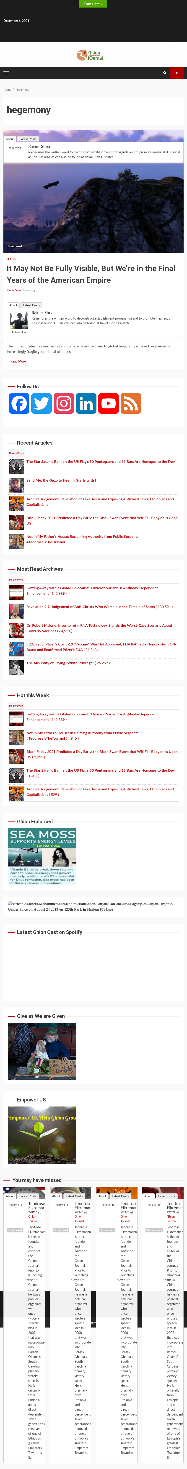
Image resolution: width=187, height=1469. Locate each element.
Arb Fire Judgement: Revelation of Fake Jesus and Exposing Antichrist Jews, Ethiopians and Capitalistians (117, 1212)
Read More (18, 361)
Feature (12, 259)
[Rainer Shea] (19, 320)
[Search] (164, 73)
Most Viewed (16, 579)
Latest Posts (31, 305)
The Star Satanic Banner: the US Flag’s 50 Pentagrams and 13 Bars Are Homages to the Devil (24, 1212)
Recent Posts (16, 453)
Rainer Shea (14, 290)
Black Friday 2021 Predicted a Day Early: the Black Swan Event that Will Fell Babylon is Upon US (163, 1212)
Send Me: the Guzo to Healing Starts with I (70, 1212)
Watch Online (177, 73)
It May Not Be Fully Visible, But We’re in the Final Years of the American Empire (93, 191)
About (13, 305)
